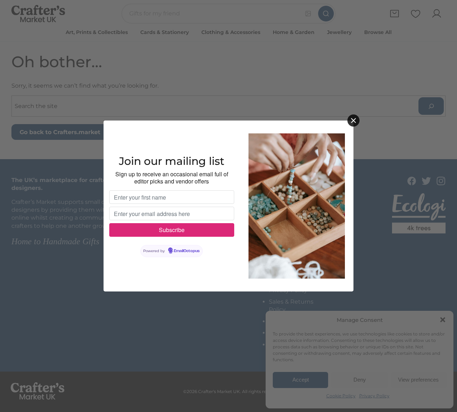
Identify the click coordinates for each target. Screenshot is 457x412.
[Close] (353, 120)
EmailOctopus (187, 251)
